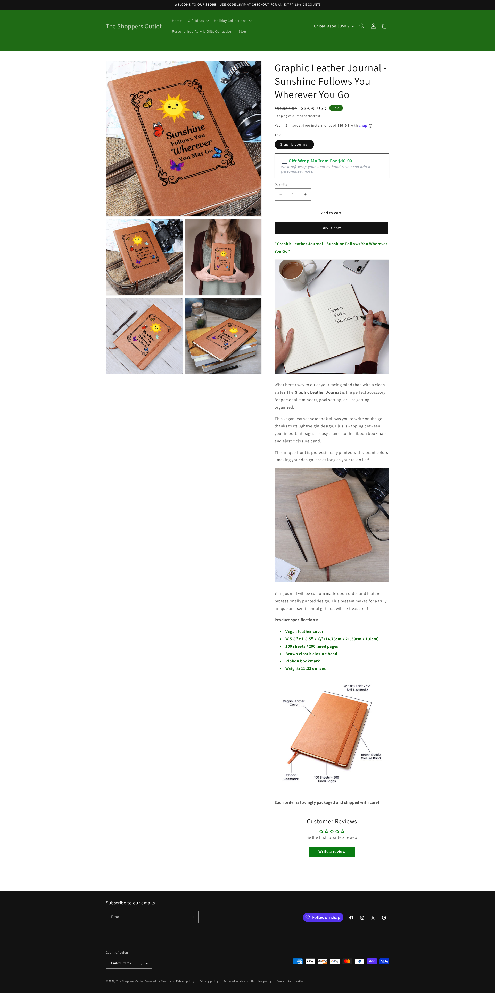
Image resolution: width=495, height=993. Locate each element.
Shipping (281, 116)
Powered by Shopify (158, 981)
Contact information (290, 981)
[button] (198, 20)
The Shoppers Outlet (130, 981)
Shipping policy (261, 981)
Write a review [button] (331, 851)
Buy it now (331, 227)
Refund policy (185, 981)
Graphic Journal (294, 144)
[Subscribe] (192, 917)
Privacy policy (209, 981)
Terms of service (234, 981)
